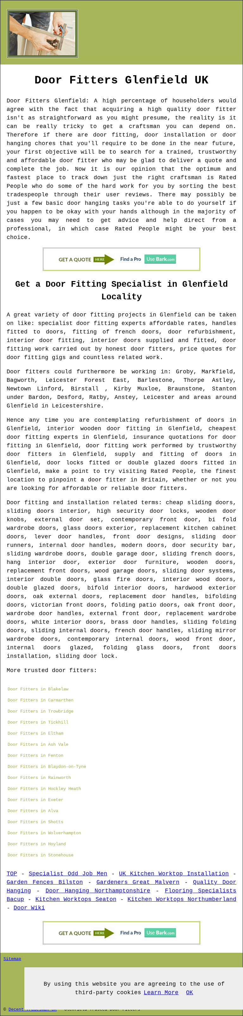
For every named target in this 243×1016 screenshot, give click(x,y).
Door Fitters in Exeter (35, 799)
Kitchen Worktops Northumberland (182, 899)
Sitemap (12, 959)
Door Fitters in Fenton (35, 755)
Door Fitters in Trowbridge (40, 711)
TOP (12, 874)
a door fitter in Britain (123, 480)
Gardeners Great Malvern (138, 882)
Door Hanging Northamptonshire (98, 891)
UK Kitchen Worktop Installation (174, 874)
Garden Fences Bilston (45, 882)
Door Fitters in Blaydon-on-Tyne (47, 766)
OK (189, 992)
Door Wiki (29, 908)
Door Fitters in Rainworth (39, 777)
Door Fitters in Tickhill (38, 722)
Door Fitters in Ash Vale (38, 744)
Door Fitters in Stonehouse (40, 855)
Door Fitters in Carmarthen (40, 700)
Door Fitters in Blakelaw (38, 689)
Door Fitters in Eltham (35, 733)
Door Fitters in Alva (33, 810)
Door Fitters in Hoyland (37, 844)
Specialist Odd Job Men (68, 874)
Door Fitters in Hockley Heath (44, 788)
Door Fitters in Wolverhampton (44, 832)
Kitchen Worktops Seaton (75, 899)
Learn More (161, 992)
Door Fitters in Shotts (35, 821)
